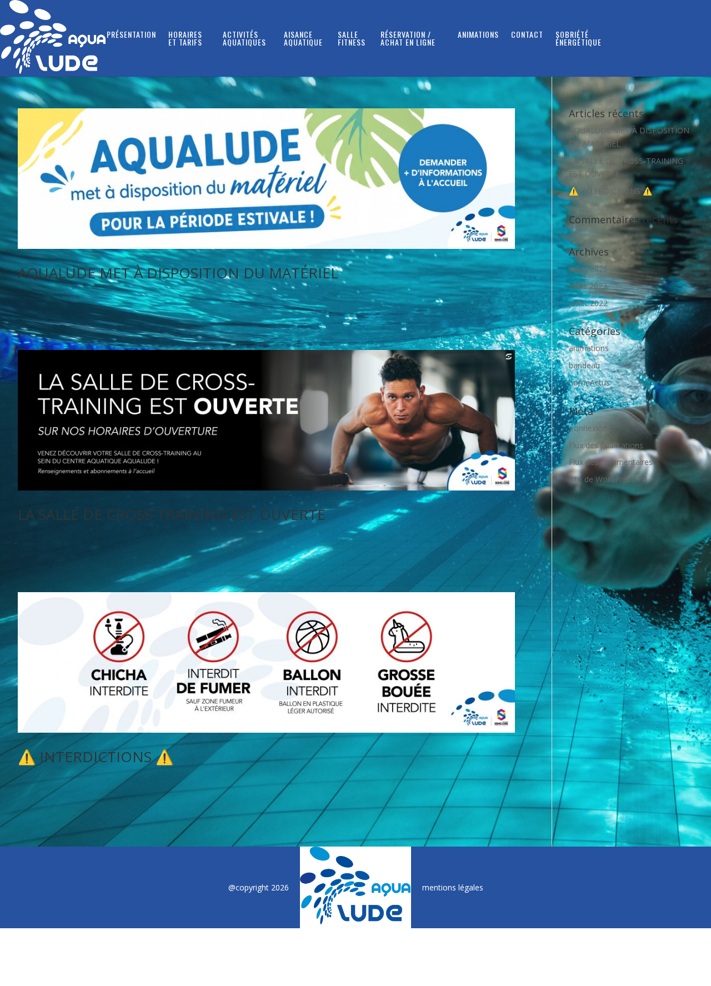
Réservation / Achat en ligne (407, 39)
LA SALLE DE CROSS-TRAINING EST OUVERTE (172, 514)
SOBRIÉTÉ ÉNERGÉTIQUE (578, 39)
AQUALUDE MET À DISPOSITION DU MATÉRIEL (178, 273)
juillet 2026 (588, 268)
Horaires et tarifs (185, 39)
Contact (527, 35)
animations (589, 348)
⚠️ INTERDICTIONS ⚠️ (95, 757)
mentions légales (452, 887)
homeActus (589, 382)
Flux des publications (606, 445)
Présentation (131, 35)
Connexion (588, 428)
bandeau (584, 365)
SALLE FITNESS (351, 39)
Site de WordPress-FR (608, 479)
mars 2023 (588, 286)
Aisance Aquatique (303, 39)
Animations (478, 35)
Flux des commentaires (611, 462)
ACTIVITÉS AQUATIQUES (244, 39)
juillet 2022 (588, 303)
